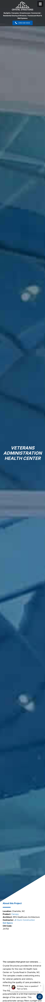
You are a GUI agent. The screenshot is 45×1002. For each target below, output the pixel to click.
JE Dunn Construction (24, 920)
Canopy (15, 914)
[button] (8, 945)
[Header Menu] (40, 4)
